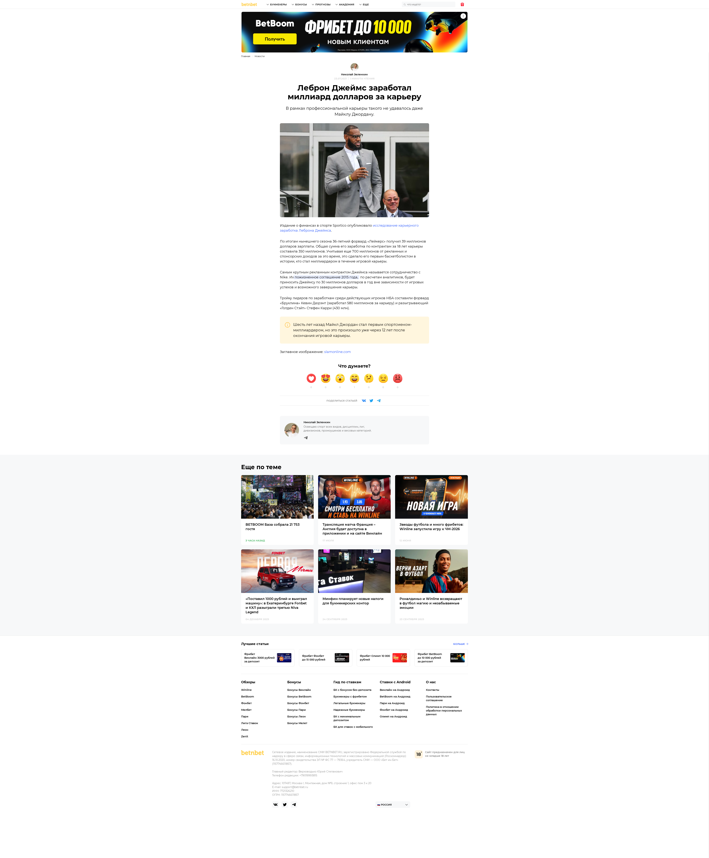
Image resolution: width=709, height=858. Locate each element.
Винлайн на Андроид (395, 690)
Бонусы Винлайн (299, 690)
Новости (260, 56)
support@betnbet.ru (295, 787)
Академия (346, 4)
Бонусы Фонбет (298, 703)
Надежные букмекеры (349, 710)
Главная (245, 56)
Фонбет (246, 703)
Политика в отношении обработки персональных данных (444, 710)
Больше (459, 643)
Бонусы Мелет (297, 723)
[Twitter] (371, 400)
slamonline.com (337, 352)
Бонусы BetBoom (299, 696)
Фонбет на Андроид (394, 710)
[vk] (275, 804)
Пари (244, 716)
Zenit (244, 736)
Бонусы (301, 4)
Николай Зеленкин (354, 74)
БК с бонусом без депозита (352, 690)
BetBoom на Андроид (395, 696)
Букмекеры (278, 4)
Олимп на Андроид (393, 716)
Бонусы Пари (296, 710)
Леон (244, 729)
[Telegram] (378, 400)
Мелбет (246, 710)
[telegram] (294, 804)
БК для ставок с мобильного (353, 727)
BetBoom (247, 696)
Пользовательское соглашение (439, 698)
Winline (246, 690)
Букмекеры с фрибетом (350, 696)
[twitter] (284, 804)
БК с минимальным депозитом (346, 718)
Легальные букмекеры (349, 703)
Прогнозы (322, 4)
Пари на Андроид (392, 703)
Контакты (432, 690)
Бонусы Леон (296, 716)
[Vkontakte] (364, 400)
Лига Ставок (249, 723)
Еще (366, 4)
